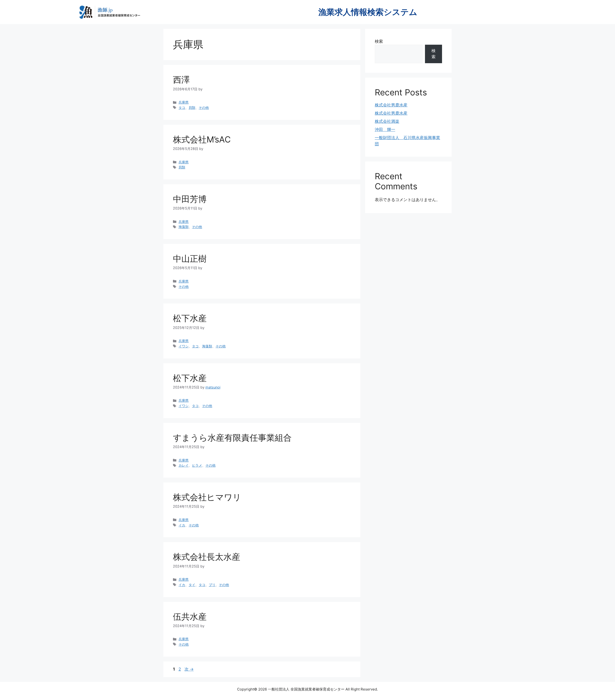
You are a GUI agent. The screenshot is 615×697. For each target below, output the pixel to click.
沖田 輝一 (385, 129)
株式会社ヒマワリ (207, 497)
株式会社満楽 (387, 121)
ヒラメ (197, 465)
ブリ (212, 585)
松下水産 (190, 318)
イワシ (183, 346)
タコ (181, 107)
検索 (379, 41)
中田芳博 (190, 199)
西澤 (181, 79)
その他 (204, 107)
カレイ (183, 465)
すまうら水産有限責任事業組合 (232, 437)
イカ (181, 525)
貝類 (192, 107)
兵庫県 (183, 102)
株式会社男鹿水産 (391, 105)
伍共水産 (190, 616)
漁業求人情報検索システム (367, 12)
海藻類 (183, 227)
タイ (192, 585)
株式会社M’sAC (202, 139)
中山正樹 (190, 258)
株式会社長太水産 (206, 557)
